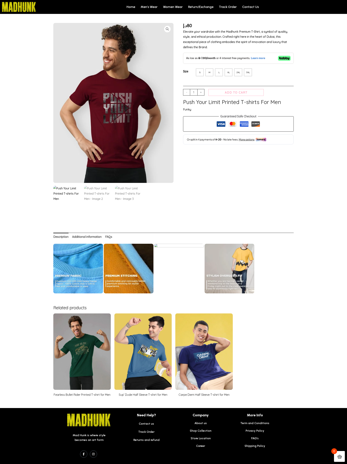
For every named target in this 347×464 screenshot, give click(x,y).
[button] (167, 29)
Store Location (201, 438)
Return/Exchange (200, 7)
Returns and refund (146, 440)
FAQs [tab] (108, 236)
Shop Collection (200, 430)
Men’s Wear (149, 7)
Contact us (250, 7)
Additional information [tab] (87, 236)
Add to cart (236, 92)
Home (131, 7)
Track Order (228, 7)
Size (185, 71)
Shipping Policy (255, 446)
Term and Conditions (254, 423)
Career (200, 446)
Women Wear (173, 7)
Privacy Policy (255, 430)
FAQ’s (255, 438)
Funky (187, 109)
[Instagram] (93, 454)
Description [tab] (60, 236)
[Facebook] (83, 454)
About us (200, 423)
